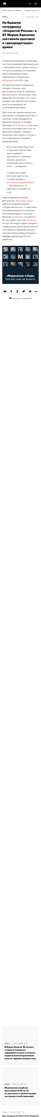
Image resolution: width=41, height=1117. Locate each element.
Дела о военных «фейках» (12, 10)
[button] (35, 3)
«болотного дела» (24, 201)
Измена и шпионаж (32, 10)
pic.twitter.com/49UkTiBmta (20, 182)
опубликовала (19, 125)
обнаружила (8, 80)
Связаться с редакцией (22, 298)
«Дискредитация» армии (10, 53)
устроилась (18, 217)
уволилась (32, 220)
